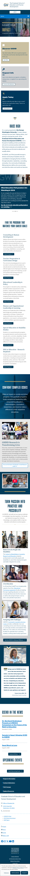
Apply (4, 826)
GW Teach (6, 820)
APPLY (15, 12)
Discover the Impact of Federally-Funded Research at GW (15, 465)
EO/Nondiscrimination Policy (15, 858)
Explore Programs (7, 277)
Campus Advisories (15, 856)
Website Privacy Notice (15, 861)
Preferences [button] (6, 872)
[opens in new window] (2, 842)
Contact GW (15, 863)
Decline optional (15, 872)
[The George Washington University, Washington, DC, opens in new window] (15, 851)
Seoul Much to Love (9, 745)
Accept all (24, 872)
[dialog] (15, 870)
